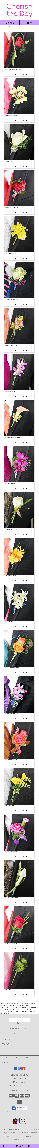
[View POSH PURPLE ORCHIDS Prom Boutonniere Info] (19, 694)
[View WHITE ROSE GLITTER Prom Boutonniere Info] (19, 510)
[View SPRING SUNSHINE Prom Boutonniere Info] (19, 234)
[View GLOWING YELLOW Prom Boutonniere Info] (19, 786)
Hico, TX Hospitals (29, 1129)
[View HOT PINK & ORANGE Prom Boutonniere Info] (19, 740)
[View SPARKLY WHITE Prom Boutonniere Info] (19, 142)
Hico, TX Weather (8, 1133)
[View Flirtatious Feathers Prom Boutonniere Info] (19, 648)
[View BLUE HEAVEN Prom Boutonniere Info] (19, 602)
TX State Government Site (27, 1133)
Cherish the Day (19, 10)
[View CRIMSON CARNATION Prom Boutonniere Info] (19, 188)
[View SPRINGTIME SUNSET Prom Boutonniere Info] (19, 556)
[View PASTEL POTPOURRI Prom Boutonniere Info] (19, 326)
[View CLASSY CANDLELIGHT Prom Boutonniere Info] (19, 878)
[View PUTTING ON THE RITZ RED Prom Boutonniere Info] (19, 50)
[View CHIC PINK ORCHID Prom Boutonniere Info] (19, 372)
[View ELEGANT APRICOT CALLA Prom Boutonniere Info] (19, 418)
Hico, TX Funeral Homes (11, 1129)
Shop (11, 22)
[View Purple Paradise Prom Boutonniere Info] (19, 464)
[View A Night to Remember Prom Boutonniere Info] (19, 280)
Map (20, 1146)
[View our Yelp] (23, 1070)
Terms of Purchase (25, 1136)
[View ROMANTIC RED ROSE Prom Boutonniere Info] (19, 924)
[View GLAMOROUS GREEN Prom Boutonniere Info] (19, 96)
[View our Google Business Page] (19, 1070)
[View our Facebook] (16, 1070)
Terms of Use (19, 1140)
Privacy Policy (10, 1136)
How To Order (19, 74)
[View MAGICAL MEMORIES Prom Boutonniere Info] (19, 832)
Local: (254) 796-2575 (19, 1085)
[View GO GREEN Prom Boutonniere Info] (19, 970)
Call (7, 1146)
